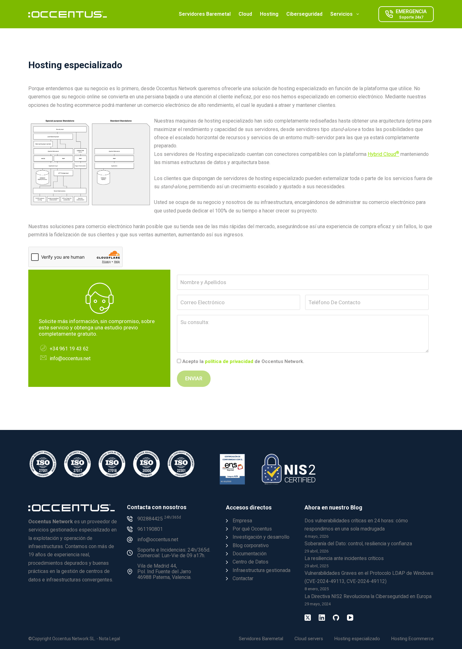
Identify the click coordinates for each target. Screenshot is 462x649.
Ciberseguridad (304, 14)
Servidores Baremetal (205, 14)
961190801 (150, 529)
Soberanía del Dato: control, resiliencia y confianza (358, 544)
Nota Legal (109, 638)
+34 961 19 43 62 (69, 349)
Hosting (269, 14)
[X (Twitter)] (308, 617)
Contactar (243, 578)
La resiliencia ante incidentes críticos (344, 558)
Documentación (250, 554)
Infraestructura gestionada (261, 570)
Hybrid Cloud (383, 154)
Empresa (242, 521)
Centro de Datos (250, 562)
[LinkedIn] (322, 617)
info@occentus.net (70, 358)
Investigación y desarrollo (261, 537)
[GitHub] (336, 617)
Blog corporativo (251, 545)
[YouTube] (350, 617)
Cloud (245, 14)
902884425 (159, 519)
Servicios (341, 14)
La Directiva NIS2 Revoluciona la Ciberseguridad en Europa (368, 596)
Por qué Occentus (252, 529)
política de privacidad (229, 361)
